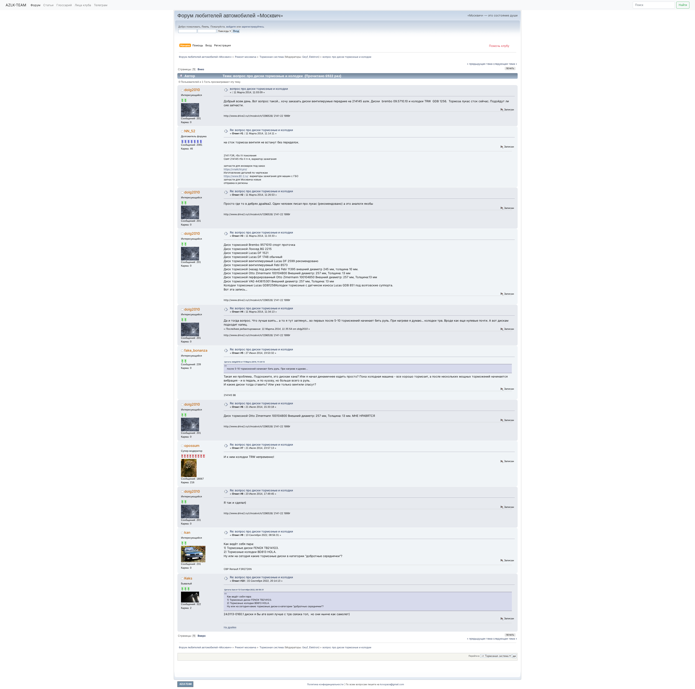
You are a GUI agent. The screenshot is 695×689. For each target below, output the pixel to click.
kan (187, 532)
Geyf (305, 56)
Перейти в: (474, 656)
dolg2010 (192, 90)
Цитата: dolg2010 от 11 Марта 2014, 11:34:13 (244, 362)
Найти (683, 5)
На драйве (230, 627)
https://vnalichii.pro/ (235, 169)
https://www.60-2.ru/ (236, 176)
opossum (191, 445)
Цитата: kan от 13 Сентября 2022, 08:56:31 (244, 590)
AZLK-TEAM (16, 5)
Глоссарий (64, 5)
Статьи (48, 5)
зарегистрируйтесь (253, 26)
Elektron (314, 56)
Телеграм (100, 5)
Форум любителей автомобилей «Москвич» (230, 15)
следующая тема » (505, 63)
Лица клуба (83, 5)
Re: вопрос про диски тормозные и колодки (261, 130)
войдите (231, 26)
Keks (188, 578)
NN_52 (189, 131)
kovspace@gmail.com (392, 684)
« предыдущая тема (479, 63)
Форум (35, 5)
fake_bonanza (195, 350)
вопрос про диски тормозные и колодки (259, 88)
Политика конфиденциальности (325, 684)
